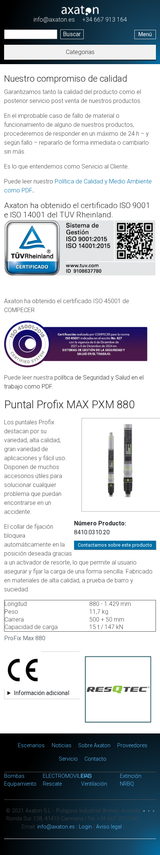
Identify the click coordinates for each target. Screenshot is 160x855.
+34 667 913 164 (104, 19)
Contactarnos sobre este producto (115, 545)
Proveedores (132, 745)
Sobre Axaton (94, 745)
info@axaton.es (54, 19)
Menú (145, 34)
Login (85, 827)
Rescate (52, 784)
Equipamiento (20, 784)
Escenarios (31, 745)
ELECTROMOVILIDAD (67, 776)
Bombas (14, 776)
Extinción (130, 776)
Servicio (68, 759)
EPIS (86, 776)
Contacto (95, 759)
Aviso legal (109, 827)
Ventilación (94, 784)
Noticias (61, 745)
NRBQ (127, 784)
